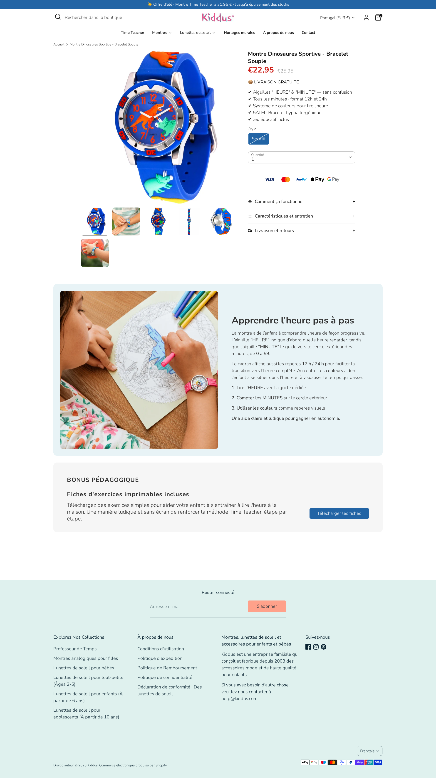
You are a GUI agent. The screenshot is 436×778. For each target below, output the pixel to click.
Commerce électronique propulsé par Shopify (133, 765)
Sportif (258, 139)
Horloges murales (239, 32)
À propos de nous (278, 32)
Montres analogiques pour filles (85, 658)
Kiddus (92, 765)
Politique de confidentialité (164, 677)
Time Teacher (132, 32)
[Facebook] (308, 647)
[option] (158, 129)
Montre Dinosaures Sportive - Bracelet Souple (104, 44)
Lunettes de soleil (196, 32)
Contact (308, 32)
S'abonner (267, 606)
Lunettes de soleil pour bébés (83, 668)
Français (367, 751)
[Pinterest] (323, 647)
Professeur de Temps (75, 649)
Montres (160, 32)
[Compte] (366, 17)
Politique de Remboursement (167, 668)
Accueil (58, 44)
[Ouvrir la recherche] (57, 16)
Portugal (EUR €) (335, 17)
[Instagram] (316, 647)
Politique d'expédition (159, 658)
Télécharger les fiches (339, 513)
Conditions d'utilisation (160, 649)
